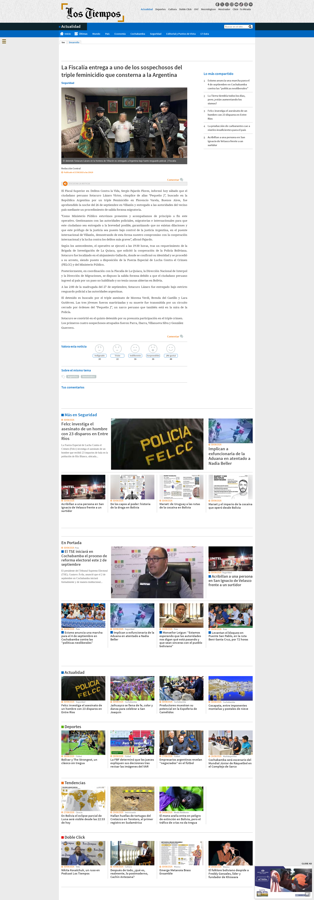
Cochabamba (138, 33)
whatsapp (227, 4)
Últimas (83, 33)
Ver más (63, 420)
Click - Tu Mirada (242, 9)
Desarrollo (74, 42)
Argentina (73, 376)
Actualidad (147, 9)
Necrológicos (208, 9)
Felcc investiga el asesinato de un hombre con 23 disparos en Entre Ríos (227, 114)
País (107, 33)
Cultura (172, 9)
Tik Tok (241, 4)
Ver (64, 42)
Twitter (222, 4)
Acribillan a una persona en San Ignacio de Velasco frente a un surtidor (226, 141)
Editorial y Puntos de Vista (181, 33)
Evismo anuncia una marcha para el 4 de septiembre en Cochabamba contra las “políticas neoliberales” (229, 84)
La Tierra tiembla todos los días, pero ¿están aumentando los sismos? (226, 99)
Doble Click (185, 9)
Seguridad (155, 33)
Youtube (236, 4)
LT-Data (205, 33)
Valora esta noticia (74, 346)
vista (61, 547)
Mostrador (224, 9)
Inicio (68, 33)
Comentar (173, 180)
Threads (246, 4)
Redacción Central (71, 168)
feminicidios (88, 376)
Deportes (160, 9)
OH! (196, 9)
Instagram (232, 4)
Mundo (96, 33)
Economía (120, 33)
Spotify (251, 4)
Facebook (217, 4)
